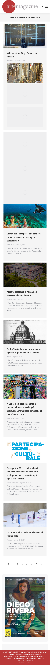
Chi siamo (22, 663)
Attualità (10, 245)
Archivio (28, 663)
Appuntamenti (11, 299)
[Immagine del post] (25, 36)
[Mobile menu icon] (46, 6)
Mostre (9, 61)
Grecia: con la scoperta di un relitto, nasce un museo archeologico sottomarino (24, 237)
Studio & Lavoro (12, 483)
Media (9, 357)
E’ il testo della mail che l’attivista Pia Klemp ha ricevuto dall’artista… (25, 63)
